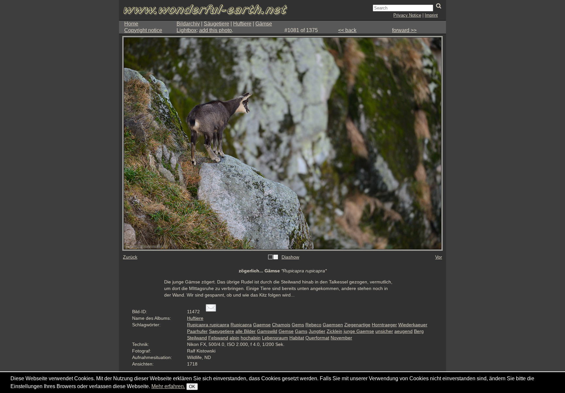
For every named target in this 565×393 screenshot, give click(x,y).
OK (192, 386)
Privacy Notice (407, 15)
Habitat (296, 337)
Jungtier (317, 331)
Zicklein (334, 331)
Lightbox (187, 30)
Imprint (431, 15)
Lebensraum (275, 337)
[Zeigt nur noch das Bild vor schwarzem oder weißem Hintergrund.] (273, 257)
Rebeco (313, 324)
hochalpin (251, 337)
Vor (438, 257)
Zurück (130, 257)
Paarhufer (197, 331)
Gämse (263, 23)
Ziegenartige (357, 324)
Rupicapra (241, 324)
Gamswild (267, 331)
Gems (298, 324)
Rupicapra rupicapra (208, 324)
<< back (347, 30)
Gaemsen (333, 324)
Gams (301, 331)
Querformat (317, 337)
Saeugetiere (221, 331)
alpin (234, 337)
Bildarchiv (188, 23)
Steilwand (197, 337)
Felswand (218, 337)
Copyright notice (143, 30)
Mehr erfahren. (168, 386)
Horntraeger (384, 324)
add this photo (215, 30)
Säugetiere (216, 23)
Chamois (281, 324)
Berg (419, 331)
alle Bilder (245, 331)
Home (131, 23)
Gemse (286, 331)
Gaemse (262, 324)
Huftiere (242, 23)
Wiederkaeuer (412, 324)
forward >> (404, 30)
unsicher (384, 331)
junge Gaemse (359, 331)
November (341, 337)
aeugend (403, 331)
